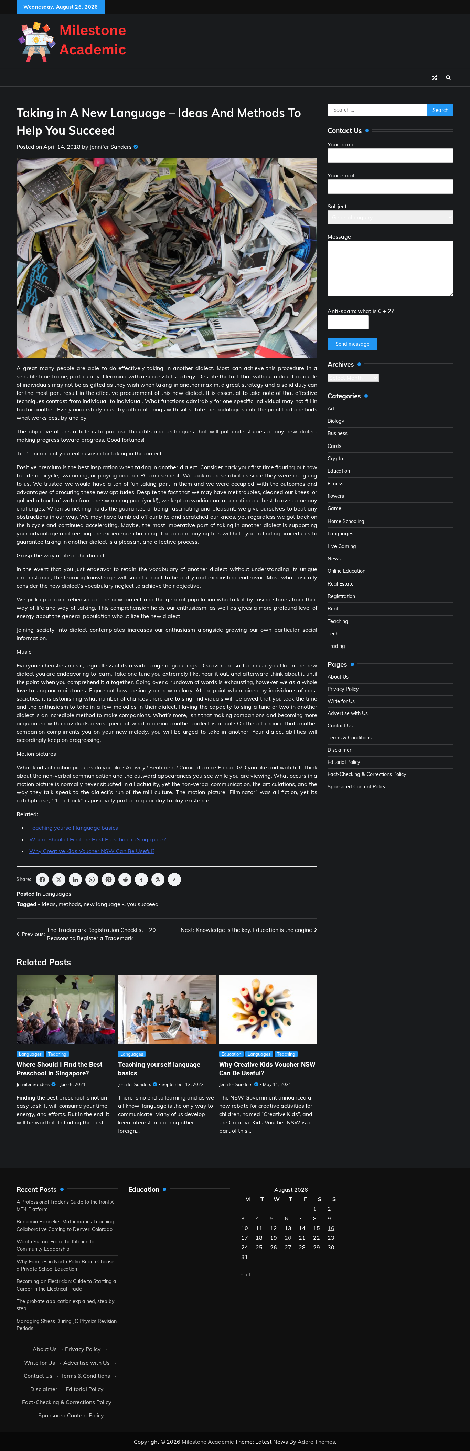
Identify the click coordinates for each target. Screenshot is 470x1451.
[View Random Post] (434, 78)
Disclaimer (339, 750)
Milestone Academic (208, 1441)
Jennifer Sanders (111, 146)
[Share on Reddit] (124, 879)
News (334, 559)
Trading (336, 646)
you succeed (143, 904)
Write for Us (341, 701)
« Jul (245, 1274)
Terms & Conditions (350, 738)
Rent (333, 609)
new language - (104, 904)
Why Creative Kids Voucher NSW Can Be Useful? (91, 851)
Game (334, 508)
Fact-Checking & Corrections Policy (367, 774)
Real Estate (341, 584)
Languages (56, 893)
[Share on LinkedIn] (75, 879)
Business (338, 433)
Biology (336, 421)
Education (231, 1054)
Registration (341, 596)
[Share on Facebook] (42, 879)
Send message (352, 344)
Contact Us (340, 726)
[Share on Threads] (157, 879)
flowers (336, 496)
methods (69, 904)
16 (331, 1227)
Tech (333, 634)
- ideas (47, 904)
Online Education (346, 571)
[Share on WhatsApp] (91, 879)
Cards (334, 446)
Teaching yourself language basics (73, 827)
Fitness (335, 484)
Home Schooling (346, 521)
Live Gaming (342, 546)
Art (331, 409)
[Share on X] (58, 879)
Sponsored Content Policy (357, 787)
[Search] (448, 78)
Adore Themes (316, 1441)
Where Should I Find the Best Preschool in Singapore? (97, 839)
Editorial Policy (344, 762)
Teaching (57, 1054)
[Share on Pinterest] (108, 879)
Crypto (335, 458)
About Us (338, 677)
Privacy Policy (343, 689)
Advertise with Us (348, 713)
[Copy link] (174, 879)
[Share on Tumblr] (141, 879)
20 (288, 1237)
